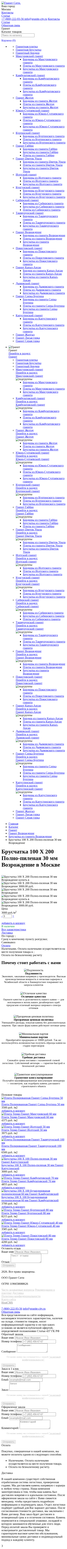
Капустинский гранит (29, 315)
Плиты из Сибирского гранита (41, 209)
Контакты (7, 12)
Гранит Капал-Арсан (28, 267)
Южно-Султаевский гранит (32, 110)
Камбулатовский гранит (30, 75)
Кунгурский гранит (28, 187)
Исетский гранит (26, 174)
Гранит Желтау (25, 97)
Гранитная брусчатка (28, 49)
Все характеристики (13, 929)
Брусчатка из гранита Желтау (40, 107)
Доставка (18, 1293)
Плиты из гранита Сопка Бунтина (43, 305)
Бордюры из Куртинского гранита (43, 136)
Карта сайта (8, 1299)
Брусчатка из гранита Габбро (40, 152)
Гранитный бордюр (27, 52)
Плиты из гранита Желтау (38, 104)
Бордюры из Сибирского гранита (43, 203)
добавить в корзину (13, 923)
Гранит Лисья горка (28, 337)
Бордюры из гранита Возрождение (44, 235)
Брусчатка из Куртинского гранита (44, 142)
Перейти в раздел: (20, 355)
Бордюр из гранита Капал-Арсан (43, 270)
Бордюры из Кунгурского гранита (43, 190)
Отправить (8, 1265)
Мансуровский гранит (29, 56)
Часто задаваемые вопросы (17, 1289)
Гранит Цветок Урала (29, 158)
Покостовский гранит (29, 248)
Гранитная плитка (27, 46)
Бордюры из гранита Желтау (40, 100)
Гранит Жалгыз (25, 334)
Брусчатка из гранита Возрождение (36, 243)
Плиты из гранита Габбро (38, 155)
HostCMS (7, 1302)
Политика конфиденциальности (21, 1296)
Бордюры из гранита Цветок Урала (44, 161)
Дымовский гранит (27, 283)
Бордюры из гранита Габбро (40, 148)
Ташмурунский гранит (30, 212)
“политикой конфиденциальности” (41, 1358)
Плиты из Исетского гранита (40, 180)
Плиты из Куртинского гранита (42, 139)
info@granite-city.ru (35, 18)
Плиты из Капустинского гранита (43, 325)
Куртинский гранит (28, 132)
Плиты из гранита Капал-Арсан (42, 273)
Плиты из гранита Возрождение (42, 238)
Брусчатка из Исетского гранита (42, 184)
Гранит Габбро (25, 145)
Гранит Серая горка (28, 341)
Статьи (5, 15)
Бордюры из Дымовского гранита (43, 286)
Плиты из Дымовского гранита (42, 289)
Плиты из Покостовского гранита (43, 257)
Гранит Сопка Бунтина (30, 296)
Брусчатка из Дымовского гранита (44, 293)
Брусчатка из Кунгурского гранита (44, 196)
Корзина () (8, 40)
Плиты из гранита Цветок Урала (43, 164)
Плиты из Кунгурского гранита (42, 193)
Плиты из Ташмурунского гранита (44, 222)
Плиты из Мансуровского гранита (44, 65)
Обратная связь (10, 25)
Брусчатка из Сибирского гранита (43, 206)
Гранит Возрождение (28, 232)
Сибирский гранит (27, 200)
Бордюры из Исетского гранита (42, 177)
